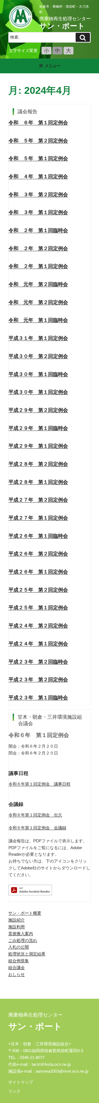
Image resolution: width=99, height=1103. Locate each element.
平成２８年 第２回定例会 (38, 464)
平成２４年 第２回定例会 (38, 625)
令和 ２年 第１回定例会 (38, 266)
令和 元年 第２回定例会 (38, 302)
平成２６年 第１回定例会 (38, 571)
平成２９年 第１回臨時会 (38, 428)
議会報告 (27, 111)
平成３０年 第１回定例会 (38, 392)
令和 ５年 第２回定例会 (38, 140)
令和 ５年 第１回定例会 (38, 158)
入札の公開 (18, 947)
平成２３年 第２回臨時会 (38, 661)
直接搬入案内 (20, 933)
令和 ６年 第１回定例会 (38, 122)
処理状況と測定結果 (26, 953)
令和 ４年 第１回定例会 (38, 176)
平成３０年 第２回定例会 (38, 356)
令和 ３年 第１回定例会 (38, 212)
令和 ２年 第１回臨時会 (38, 230)
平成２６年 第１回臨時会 (38, 536)
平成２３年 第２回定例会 (38, 679)
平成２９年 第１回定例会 (38, 446)
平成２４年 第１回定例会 (38, 643)
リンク (14, 1091)
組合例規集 (18, 960)
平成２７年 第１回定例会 (38, 518)
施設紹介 (16, 920)
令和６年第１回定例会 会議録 (37, 827)
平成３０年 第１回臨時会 (38, 374)
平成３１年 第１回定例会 (38, 338)
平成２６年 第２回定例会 (38, 553)
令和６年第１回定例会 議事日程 (39, 784)
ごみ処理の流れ (22, 940)
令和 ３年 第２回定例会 (38, 194)
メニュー (52, 65)
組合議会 (16, 967)
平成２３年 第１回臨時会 (38, 697)
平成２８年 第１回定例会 (38, 482)
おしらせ (16, 974)
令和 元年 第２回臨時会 (38, 284)
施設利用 (16, 926)
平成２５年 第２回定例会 (38, 590)
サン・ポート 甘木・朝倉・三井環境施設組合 (20, 17)
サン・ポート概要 (24, 913)
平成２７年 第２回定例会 (38, 500)
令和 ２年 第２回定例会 (38, 248)
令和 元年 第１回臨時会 (38, 320)
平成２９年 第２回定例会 (38, 410)
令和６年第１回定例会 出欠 (35, 814)
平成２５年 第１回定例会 (38, 607)
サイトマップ (20, 1082)
